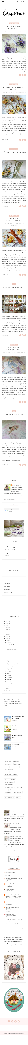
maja (8, 675)
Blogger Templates (20, 1033)
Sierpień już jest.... (9, 885)
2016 (7, 688)
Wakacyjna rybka (16, 744)
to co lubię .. (8, 902)
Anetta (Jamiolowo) (16, 485)
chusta (20, 795)
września (9, 647)
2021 (7, 632)
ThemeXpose (13, 1033)
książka (7, 800)
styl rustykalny (9, 782)
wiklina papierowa (9, 797)
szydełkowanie (15, 766)
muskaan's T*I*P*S (10, 872)
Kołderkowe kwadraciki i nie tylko (14, 878)
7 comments (5, 74)
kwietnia (9, 677)
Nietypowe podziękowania (14, 349)
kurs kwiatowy (18, 792)
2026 (7, 621)
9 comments (5, 335)
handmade (7, 589)
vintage (7, 777)
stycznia (8, 684)
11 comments (5, 401)
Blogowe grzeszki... (14, 287)
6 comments (5, 139)
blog (14, 284)
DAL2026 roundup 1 (10, 874)
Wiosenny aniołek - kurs (15, 836)
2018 (7, 638)
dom (6, 779)
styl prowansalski (10, 787)
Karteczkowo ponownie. (11, 915)
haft (6, 789)
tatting (15, 774)
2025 (7, 623)
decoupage (7, 583)
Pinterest (7, 555)
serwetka (13, 777)
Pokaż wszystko (21, 928)
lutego (8, 681)
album (6, 772)
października (9, 645)
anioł (14, 411)
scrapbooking (8, 592)
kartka (7, 766)
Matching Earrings (9, 890)
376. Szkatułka (9, 910)
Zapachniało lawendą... (14, 27)
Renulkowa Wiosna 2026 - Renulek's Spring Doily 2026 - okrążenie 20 (13, 896)
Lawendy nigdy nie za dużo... (17, 736)
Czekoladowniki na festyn (13, 88)
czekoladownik (14, 84)
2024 (7, 625)
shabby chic (8, 774)
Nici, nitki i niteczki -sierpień (17, 727)
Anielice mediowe (13, 414)
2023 (7, 627)
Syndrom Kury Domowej (11, 884)
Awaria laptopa (9, 879)
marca (8, 679)
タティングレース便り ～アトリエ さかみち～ (14, 920)
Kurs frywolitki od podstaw (16, 811)
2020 (7, 634)
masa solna (12, 779)
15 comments (5, 274)
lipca (8, 671)
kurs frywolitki (9, 784)
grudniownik (8, 792)
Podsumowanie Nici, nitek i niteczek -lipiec (18, 717)
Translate (10, 511)
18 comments (5, 464)
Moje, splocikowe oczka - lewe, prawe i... (13, 924)
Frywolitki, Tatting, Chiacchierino (14, 895)
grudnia (8, 640)
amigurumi (19, 787)
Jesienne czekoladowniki (14, 220)
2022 (7, 630)
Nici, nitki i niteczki (14, 823)
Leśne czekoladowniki (14, 152)
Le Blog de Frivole (10, 889)
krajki (18, 797)
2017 (7, 686)
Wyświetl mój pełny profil (9, 499)
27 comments (5, 206)
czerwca (8, 673)
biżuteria (11, 789)
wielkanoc (13, 772)
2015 (7, 690)
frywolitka (7, 586)
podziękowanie (13, 344)
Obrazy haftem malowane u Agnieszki (12, 907)
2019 (7, 636)
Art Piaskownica (14, 23)
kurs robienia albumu (10, 795)
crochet (17, 769)
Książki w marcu (9, 903)
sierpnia (8, 669)
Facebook (7, 549)
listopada (9, 642)
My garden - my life (10, 914)
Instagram (14, 549)
